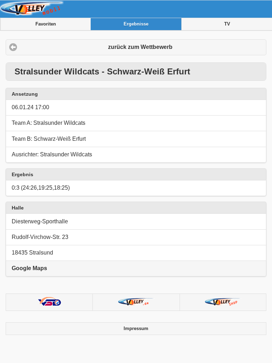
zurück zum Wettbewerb (140, 47)
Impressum (136, 328)
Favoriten (45, 24)
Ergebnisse (136, 24)
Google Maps (29, 268)
